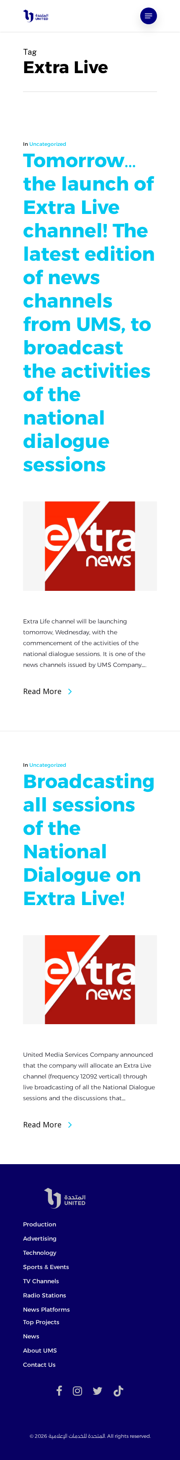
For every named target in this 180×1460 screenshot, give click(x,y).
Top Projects (41, 1322)
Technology (39, 1253)
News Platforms (46, 1309)
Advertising (40, 1238)
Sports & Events (46, 1267)
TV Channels (41, 1281)
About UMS (40, 1350)
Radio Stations (44, 1295)
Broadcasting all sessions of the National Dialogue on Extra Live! (89, 839)
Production (39, 1224)
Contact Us (39, 1364)
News (31, 1336)
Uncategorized (47, 144)
